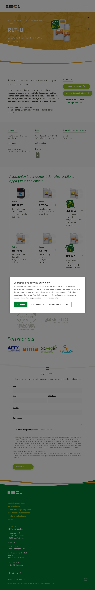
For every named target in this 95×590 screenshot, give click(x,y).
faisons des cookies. (25, 295)
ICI (57, 298)
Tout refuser (37, 304)
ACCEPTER (20, 304)
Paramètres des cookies (59, 304)
